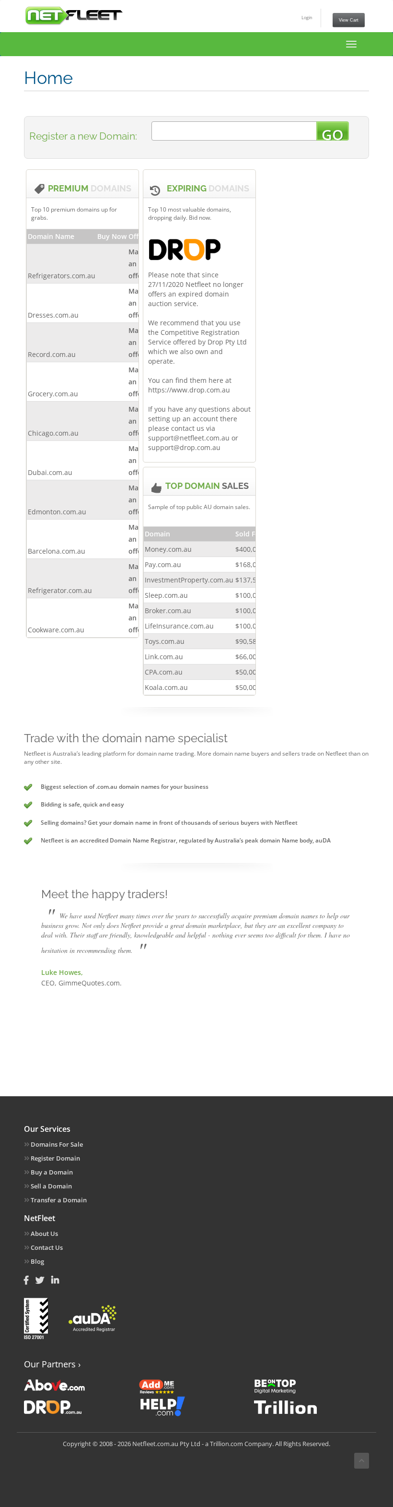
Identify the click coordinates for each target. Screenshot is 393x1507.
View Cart (348, 20)
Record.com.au (52, 354)
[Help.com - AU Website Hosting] (196, 1406)
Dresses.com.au (53, 315)
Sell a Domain (50, 1186)
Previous (55, 963)
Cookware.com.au (56, 629)
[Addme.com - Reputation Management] (196, 1385)
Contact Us (46, 1247)
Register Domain (54, 1158)
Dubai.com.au (50, 472)
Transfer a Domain (58, 1200)
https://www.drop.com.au (189, 389)
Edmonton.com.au (57, 511)
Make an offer (137, 263)
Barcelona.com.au (56, 551)
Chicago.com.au (53, 433)
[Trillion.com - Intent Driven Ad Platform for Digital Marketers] (311, 1406)
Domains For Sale (56, 1144)
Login (306, 17)
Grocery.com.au (53, 393)
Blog (36, 1261)
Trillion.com (226, 1443)
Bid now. (200, 218)
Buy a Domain (51, 1172)
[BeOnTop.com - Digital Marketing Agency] (311, 1385)
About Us (43, 1233)
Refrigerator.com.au (60, 590)
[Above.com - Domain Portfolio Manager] (81, 1385)
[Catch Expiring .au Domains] (81, 1406)
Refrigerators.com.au (61, 275)
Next (337, 963)
